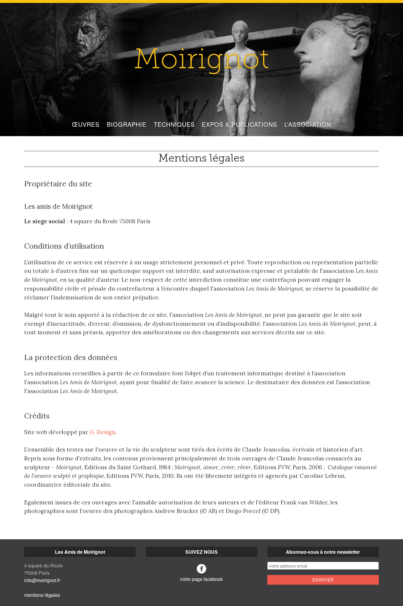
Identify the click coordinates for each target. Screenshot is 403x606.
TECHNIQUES (174, 124)
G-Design (102, 432)
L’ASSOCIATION (307, 124)
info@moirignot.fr (42, 580)
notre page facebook (201, 579)
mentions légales (42, 595)
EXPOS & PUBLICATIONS (239, 124)
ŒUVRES (85, 124)
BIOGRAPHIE (126, 124)
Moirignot (201, 61)
